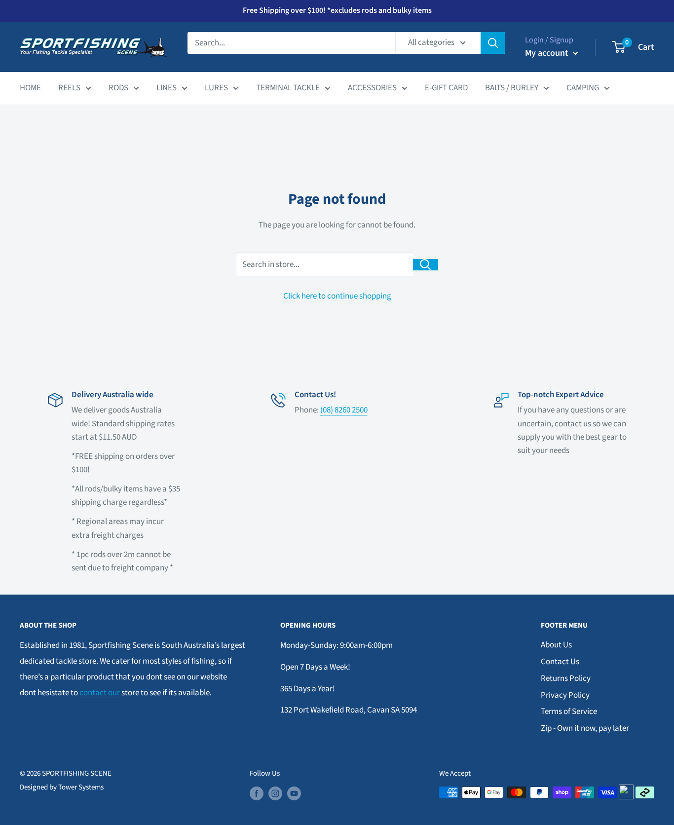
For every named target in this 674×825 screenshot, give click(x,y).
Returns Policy (566, 678)
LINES (166, 88)
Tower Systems (81, 787)
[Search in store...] (425, 264)
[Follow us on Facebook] (256, 793)
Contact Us (560, 662)
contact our (99, 693)
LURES (216, 88)
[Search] (493, 43)
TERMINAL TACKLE (288, 88)
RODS (118, 88)
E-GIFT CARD (446, 88)
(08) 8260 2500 (344, 410)
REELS (69, 88)
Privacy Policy (565, 695)
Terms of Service (569, 711)
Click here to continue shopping (337, 296)
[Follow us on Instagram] (275, 793)
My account (547, 53)
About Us (556, 645)
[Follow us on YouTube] (294, 793)
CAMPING (582, 88)
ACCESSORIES (372, 88)
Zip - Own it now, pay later (585, 728)
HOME (30, 88)
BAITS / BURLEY (511, 88)
